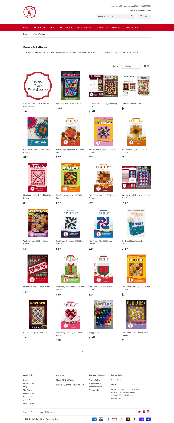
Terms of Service (95, 387)
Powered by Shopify (53, 419)
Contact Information (97, 390)
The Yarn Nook (65, 28)
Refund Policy (116, 380)
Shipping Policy (95, 383)
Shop (52, 28)
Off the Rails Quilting (36, 419)
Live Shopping (39, 28)
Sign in (132, 10)
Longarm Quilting (84, 28)
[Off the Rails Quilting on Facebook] (144, 412)
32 (94, 352)
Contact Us (102, 28)
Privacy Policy (94, 380)
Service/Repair (131, 28)
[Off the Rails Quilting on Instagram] (148, 412)
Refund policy (50, 412)
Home (25, 28)
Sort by (116, 66)
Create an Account (144, 10)
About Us (116, 28)
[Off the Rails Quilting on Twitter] (139, 412)
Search (25, 412)
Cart (145, 16)
